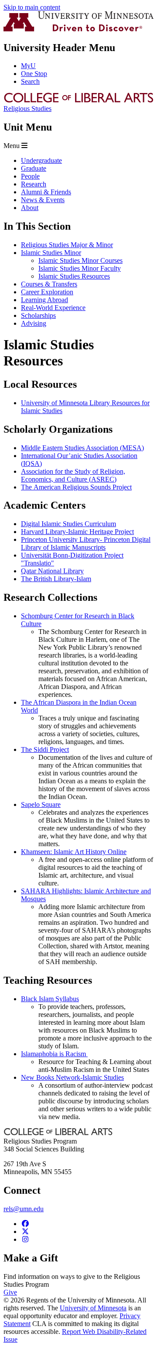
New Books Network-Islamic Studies (72, 1077)
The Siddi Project (45, 749)
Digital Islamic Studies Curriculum (68, 523)
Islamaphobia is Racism (54, 1054)
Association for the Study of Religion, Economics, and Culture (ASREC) (73, 475)
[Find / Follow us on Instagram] (25, 1239)
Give (10, 1292)
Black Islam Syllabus (50, 998)
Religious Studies (27, 108)
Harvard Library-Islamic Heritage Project (77, 531)
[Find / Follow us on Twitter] (25, 1231)
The (26, 487)
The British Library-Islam (56, 578)
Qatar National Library (52, 571)
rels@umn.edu (23, 1209)
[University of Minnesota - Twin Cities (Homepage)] (78, 29)
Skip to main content (31, 7)
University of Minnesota (93, 1308)
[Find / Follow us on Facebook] (25, 1223)
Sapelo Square (41, 804)
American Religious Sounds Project (82, 487)
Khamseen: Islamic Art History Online (73, 851)
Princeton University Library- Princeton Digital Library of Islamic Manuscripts (85, 543)
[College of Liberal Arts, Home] (78, 100)
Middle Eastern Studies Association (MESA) (82, 447)
